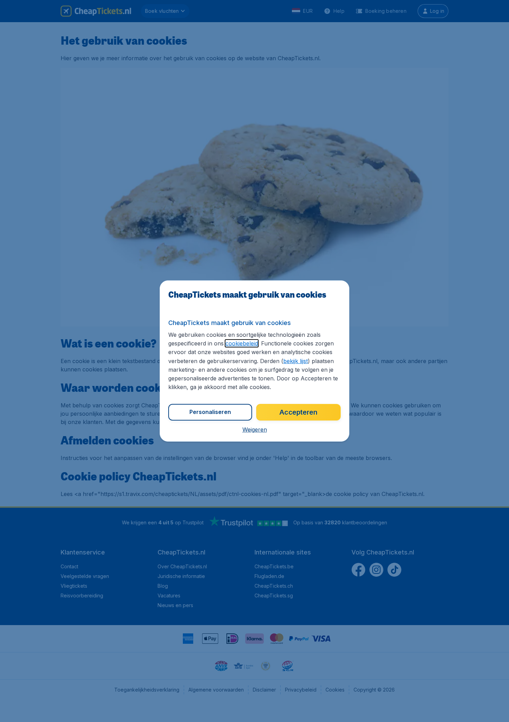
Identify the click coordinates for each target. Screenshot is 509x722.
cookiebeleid (241, 343)
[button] (254, 429)
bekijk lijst (295, 361)
